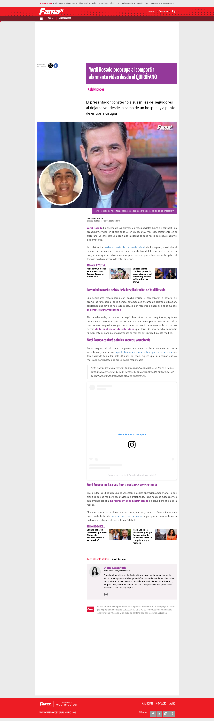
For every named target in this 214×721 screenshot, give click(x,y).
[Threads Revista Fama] (172, 714)
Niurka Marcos (168, 3)
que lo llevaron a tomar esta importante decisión (144, 352)
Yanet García (155, 3)
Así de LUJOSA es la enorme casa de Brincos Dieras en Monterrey (96, 272)
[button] (50, 65)
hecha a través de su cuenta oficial (125, 247)
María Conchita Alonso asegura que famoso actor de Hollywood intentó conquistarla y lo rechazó (143, 536)
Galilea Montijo (127, 3)
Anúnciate (147, 703)
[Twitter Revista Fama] (159, 714)
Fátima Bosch (83, 3)
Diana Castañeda (95, 218)
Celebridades (65, 18)
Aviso (172, 703)
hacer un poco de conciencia (126, 516)
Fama (50, 18)
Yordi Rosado (119, 559)
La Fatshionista (142, 3)
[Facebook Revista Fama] (153, 714)
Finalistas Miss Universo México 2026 (105, 3)
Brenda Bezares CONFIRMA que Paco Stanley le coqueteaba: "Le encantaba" (97, 535)
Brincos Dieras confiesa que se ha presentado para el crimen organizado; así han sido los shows (142, 275)
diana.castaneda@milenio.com (117, 570)
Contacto (161, 703)
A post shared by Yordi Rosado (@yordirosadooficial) (132, 475)
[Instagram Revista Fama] (166, 714)
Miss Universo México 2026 (65, 3)
